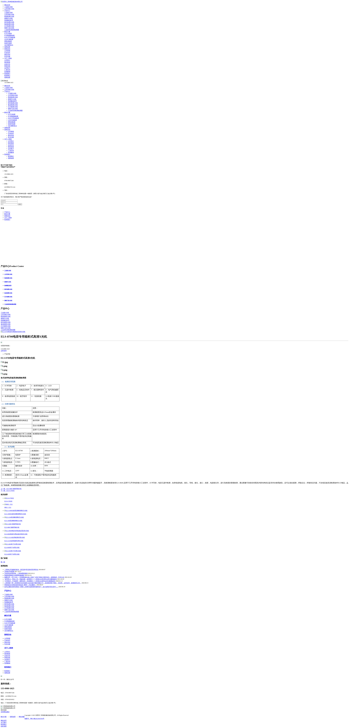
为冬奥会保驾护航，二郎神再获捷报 (16, 573)
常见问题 (11, 137)
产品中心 (7, 91)
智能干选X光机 (13, 108)
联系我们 (7, 154)
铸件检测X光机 (13, 103)
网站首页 (7, 85)
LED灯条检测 (12, 120)
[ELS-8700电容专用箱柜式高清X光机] (13, 331)
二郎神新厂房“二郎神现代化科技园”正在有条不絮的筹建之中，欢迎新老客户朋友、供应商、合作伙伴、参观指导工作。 (42, 583)
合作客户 (11, 148)
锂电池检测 (11, 122)
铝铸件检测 (11, 124)
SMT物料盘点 (12, 126)
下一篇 (8, 490)
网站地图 (22, 716)
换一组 (3, 562)
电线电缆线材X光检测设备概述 (14, 575)
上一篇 (11, 488)
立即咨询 (4, 350)
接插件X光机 (12, 99)
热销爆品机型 (12, 101)
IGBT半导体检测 (13, 118)
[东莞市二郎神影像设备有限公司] (12, 1)
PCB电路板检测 (13, 116)
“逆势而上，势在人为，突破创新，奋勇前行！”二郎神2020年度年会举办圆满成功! (30, 579)
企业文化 (11, 145)
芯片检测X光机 (13, 106)
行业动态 (11, 133)
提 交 (20, 204)
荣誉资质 (11, 146)
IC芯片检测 (11, 114)
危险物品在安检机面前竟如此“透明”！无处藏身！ (20, 585)
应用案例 (11, 152)
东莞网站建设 (5, 712)
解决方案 (7, 112)
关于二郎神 (8, 139)
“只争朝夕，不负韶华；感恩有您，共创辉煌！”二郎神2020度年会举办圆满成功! (30, 581)
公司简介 (11, 141)
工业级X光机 (8, 87)
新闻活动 (7, 129)
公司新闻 (11, 131)
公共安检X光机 (9, 89)
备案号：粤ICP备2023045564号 (34, 718)
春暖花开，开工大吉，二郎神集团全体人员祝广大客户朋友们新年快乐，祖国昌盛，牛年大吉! (34, 577)
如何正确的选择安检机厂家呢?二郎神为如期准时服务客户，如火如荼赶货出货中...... (31, 587)
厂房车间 (11, 150)
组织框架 (11, 143)
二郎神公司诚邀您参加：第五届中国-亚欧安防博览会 (21, 569)
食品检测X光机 (13, 105)
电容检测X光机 (13, 97)
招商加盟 (7, 127)
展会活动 (11, 135)
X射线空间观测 (9, 571)
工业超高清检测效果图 (15, 110)
